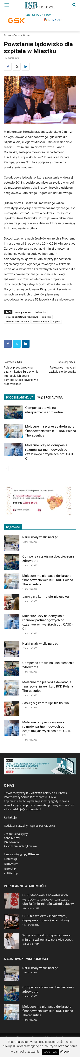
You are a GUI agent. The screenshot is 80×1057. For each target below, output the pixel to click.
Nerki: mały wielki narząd (40, 537)
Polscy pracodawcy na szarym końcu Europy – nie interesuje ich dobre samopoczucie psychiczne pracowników (21, 376)
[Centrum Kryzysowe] (39, 514)
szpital (56, 321)
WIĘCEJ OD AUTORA (50, 397)
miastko (46, 316)
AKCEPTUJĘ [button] (50, 1051)
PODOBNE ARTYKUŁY (19, 397)
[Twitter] (17, 67)
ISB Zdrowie (34, 793)
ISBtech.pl (10, 868)
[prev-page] (6, 468)
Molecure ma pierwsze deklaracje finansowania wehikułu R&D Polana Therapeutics (50, 430)
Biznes (26, 35)
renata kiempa (41, 321)
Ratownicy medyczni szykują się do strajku (62, 369)
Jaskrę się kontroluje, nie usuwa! (46, 596)
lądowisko (41, 312)
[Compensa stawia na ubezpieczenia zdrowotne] (13, 412)
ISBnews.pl (10, 859)
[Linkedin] (26, 67)
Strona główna (12, 35)
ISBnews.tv (11, 863)
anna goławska (23, 312)
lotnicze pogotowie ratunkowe (22, 316)
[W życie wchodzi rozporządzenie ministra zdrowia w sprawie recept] (11, 941)
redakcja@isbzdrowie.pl (26, 809)
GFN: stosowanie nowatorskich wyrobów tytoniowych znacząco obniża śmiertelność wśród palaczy (48, 899)
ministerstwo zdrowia (17, 321)
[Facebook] (8, 67)
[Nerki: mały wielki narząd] (11, 543)
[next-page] (12, 468)
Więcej (65, 1051)
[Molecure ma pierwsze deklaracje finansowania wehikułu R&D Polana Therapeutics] (13, 431)
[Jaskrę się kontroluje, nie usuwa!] (11, 602)
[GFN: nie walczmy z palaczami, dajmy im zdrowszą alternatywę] (11, 921)
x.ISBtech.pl (11, 873)
